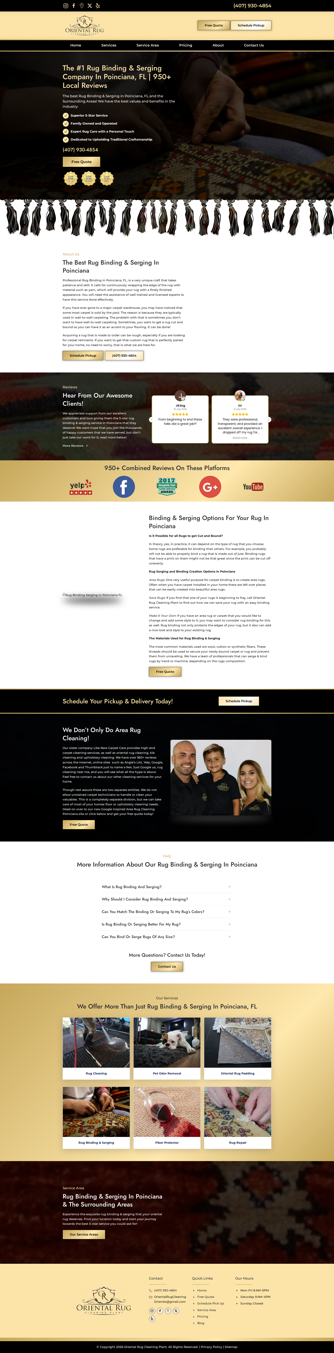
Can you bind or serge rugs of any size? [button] (138, 936)
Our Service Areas (84, 1234)
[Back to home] (83, 25)
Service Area (148, 45)
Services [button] (108, 45)
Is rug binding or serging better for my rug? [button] (141, 924)
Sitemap (231, 1347)
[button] (268, 419)
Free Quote (214, 25)
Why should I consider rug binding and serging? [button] (145, 899)
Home (75, 45)
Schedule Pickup (251, 25)
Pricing (185, 45)
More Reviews (73, 445)
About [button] (218, 45)
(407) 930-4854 (252, 6)
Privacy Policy (211, 1347)
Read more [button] (180, 438)
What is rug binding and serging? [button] (132, 887)
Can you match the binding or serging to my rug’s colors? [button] (153, 911)
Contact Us (254, 45)
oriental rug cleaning (132, 753)
